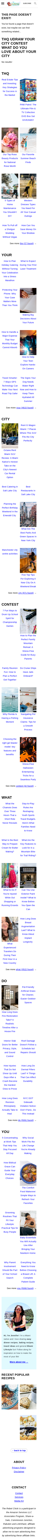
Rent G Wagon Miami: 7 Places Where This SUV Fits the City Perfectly (28, 433)
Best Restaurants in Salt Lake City (28, 490)
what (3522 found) (25, 969)
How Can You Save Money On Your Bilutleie (28, 229)
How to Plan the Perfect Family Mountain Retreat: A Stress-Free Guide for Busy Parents (28, 647)
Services (19, 1497)
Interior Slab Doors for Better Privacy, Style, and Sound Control (10, 1048)
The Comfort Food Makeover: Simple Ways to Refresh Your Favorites (28, 1195)
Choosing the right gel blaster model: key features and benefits (10, 747)
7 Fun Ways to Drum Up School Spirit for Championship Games (10, 618)
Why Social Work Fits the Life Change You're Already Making (28, 1145)
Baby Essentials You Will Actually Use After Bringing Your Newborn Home (28, 1245)
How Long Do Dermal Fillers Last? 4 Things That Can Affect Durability (28, 1073)
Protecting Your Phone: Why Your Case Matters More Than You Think (10, 297)
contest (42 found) (25, 786)
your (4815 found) (25, 407)
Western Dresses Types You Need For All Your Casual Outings (28, 208)
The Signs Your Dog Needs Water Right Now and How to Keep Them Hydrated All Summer (28, 389)
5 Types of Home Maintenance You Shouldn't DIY (10, 208)
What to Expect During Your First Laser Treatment (28, 265)
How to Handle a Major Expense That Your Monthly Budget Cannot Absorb (10, 340)
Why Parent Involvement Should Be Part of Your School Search (9, 1270)
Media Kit (19, 1501)
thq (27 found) (27, 243)
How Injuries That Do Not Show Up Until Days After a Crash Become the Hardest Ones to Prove (10, 1077)
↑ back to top (19, 1450)
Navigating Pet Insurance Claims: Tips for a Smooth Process (28, 722)
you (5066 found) (25, 1288)
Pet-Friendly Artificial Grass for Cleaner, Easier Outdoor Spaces (28, 995)
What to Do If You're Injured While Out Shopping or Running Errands (10, 898)
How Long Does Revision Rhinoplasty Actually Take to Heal (10, 1106)
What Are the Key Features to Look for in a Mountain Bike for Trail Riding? (28, 848)
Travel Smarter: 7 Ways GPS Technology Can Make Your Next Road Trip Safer (10, 386)
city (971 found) (26, 593)
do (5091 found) (26, 1120)
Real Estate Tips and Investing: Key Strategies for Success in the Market (10, 87)
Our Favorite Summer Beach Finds (28, 158)
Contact (19, 1493)
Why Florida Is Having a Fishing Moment (10, 718)
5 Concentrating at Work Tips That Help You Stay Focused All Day (10, 1145)
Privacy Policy (19, 1467)
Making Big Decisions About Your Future (28, 319)
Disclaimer (19, 1471)
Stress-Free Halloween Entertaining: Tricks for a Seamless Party (28, 772)
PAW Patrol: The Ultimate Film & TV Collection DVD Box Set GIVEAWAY (28, 112)
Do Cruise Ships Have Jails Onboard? (28, 672)
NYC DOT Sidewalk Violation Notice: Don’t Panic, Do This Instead (28, 1106)
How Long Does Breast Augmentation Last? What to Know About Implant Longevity (28, 930)
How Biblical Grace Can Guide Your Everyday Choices (10, 1170)
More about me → (19, 1362)
